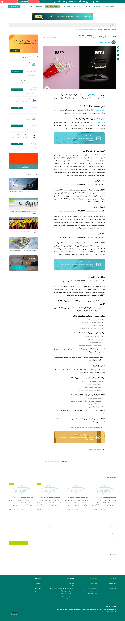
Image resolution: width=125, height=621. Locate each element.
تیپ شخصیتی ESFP (98, 110)
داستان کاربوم (38, 588)
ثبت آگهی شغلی (18, 267)
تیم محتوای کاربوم (105, 42)
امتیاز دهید (64, 461)
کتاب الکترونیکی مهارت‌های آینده (66, 591)
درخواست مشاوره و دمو (52, 6)
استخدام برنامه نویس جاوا (83, 435)
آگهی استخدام (97, 6)
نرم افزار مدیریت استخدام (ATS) (90, 591)
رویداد (114, 593)
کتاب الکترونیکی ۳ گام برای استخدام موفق (64, 596)
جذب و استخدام (93, 583)
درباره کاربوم (38, 583)
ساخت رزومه (113, 588)
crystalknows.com (95, 450)
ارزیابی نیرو (94, 585)
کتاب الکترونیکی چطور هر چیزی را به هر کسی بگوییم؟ (62, 588)
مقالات (100, 29)
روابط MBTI (92, 95)
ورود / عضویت (28, 6)
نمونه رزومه (71, 585)
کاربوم (114, 29)
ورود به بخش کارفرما (92, 593)
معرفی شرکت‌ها (86, 6)
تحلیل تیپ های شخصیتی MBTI (81, 427)
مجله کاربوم (77, 6)
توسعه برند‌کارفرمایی (92, 588)
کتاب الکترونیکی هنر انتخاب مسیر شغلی (65, 593)
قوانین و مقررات (70, 598)
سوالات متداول (38, 591)
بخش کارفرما (14, 6)
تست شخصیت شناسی (85, 262)
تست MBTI (89, 136)
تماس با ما (39, 585)
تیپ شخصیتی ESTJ (98, 123)
